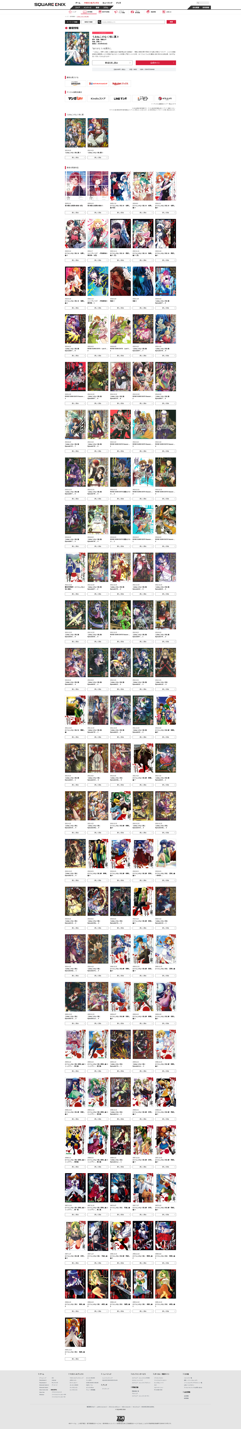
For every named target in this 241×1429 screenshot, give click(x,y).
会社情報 (186, 1396)
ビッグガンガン (74, 1390)
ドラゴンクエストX (57, 1392)
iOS (53, 1378)
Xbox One (42, 1392)
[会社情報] (196, 7)
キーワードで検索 (72, 22)
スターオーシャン (158, 1387)
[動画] (97, 7)
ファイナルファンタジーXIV (59, 1394)
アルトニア (135, 1393)
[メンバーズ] (87, 7)
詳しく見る (75, 157)
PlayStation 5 (42, 1380)
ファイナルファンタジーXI (58, 1397)
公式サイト (155, 63)
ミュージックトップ (107, 1378)
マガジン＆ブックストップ (76, 1378)
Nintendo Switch (43, 1387)
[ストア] (78, 7)
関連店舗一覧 (135, 1391)
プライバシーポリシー (114, 1406)
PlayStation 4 (42, 1382)
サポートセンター (126, 1406)
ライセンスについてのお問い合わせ (193, 1387)
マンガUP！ (89, 1380)
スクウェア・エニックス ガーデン (140, 1396)
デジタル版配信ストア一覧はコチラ (164, 104)
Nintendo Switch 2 (44, 1385)
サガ (155, 1385)
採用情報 (186, 1398)
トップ (66, 16)
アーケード (54, 1385)
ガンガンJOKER (74, 1385)
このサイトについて (102, 1406)
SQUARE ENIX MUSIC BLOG (109, 1380)
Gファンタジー (73, 1382)
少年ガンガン (73, 1380)
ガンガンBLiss (90, 1387)
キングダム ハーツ (159, 1382)
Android (54, 1380)
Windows (41, 1394)
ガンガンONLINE (90, 1378)
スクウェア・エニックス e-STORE (141, 1378)
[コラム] (106, 7)
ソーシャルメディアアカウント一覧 (193, 1382)
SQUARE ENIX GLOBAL (147, 1406)
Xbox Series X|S (43, 1390)
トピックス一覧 (188, 1378)
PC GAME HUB (158, 1390)
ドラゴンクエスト (158, 1378)
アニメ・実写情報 (90, 1390)
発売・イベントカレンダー (191, 1380)
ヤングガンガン (74, 1387)
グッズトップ (105, 1388)
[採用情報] (206, 7)
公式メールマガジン (189, 1385)
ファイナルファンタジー (160, 1380)
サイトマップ (136, 1406)
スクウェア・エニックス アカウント (141, 1382)
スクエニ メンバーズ (137, 1380)
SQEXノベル (89, 1385)
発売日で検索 (88, 22)
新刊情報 (72, 16)
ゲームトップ (42, 1378)
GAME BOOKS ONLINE (92, 1382)
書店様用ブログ (91, 1406)
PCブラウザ (55, 1382)
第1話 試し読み (111, 63)
